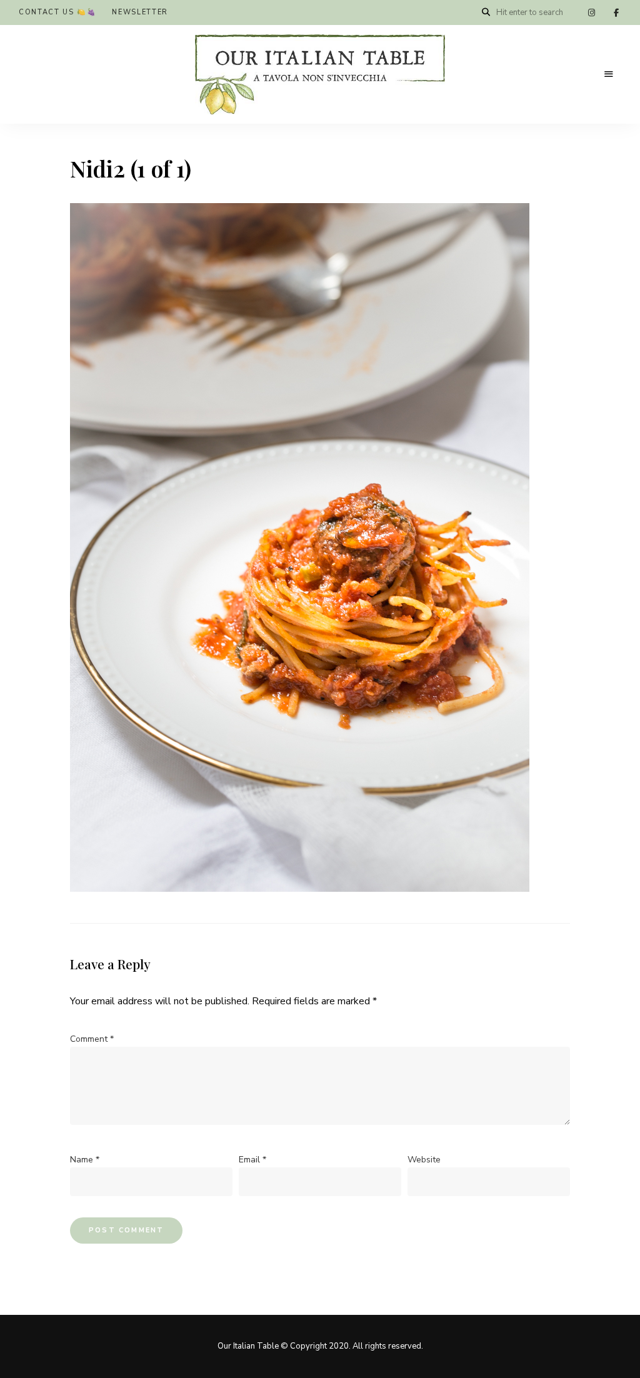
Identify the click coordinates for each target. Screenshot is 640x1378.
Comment (92, 1039)
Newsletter (140, 12)
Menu (608, 74)
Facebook (616, 12)
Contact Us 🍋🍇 (57, 12)
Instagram (591, 12)
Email (252, 1160)
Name (84, 1160)
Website (424, 1160)
